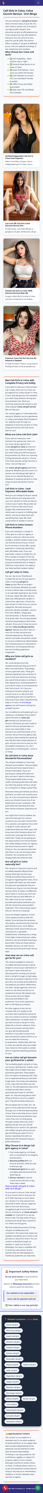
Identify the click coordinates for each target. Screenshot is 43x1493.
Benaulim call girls (13, 1387)
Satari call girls (11, 1370)
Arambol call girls (13, 1347)
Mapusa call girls (29, 1364)
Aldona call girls (12, 1399)
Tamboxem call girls (14, 1421)
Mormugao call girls (14, 1393)
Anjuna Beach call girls (14, 1410)
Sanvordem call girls (14, 1359)
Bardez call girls (29, 1399)
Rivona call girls (12, 1325)
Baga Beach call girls (14, 1376)
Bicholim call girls (13, 1342)
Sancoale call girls (13, 1416)
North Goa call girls (13, 1330)
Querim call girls (12, 1336)
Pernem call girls (12, 1353)
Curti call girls (11, 1404)
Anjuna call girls (12, 1364)
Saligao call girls (12, 1382)
